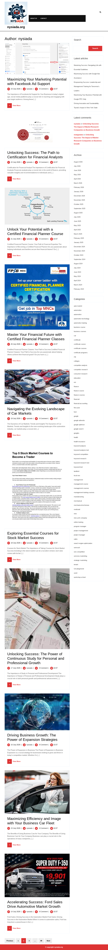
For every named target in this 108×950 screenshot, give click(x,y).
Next (48, 941)
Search (77, 39)
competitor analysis (80, 365)
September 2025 (79, 208)
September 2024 (79, 259)
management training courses (84, 492)
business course (79, 327)
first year (77, 408)
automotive (77, 314)
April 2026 (77, 179)
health (76, 437)
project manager (79, 535)
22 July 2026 (15, 162)
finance (76, 386)
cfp (75, 357)
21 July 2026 (15, 239)
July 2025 (77, 217)
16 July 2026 (15, 745)
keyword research (80, 458)
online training (78, 522)
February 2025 (79, 238)
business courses (80, 331)
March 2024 (78, 285)
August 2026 (78, 162)
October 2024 (78, 255)
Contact (43, 18)
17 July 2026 (15, 668)
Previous (10, 941)
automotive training (80, 323)
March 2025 (78, 234)
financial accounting (80, 403)
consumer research (80, 374)
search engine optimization (83, 543)
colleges (77, 361)
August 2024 (78, 263)
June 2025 (77, 221)
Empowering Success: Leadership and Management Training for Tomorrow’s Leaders (87, 86)
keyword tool (78, 467)
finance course (79, 391)
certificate (77, 340)
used (75, 573)
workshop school (80, 577)
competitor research (81, 369)
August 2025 (78, 213)
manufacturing (79, 497)
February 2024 (79, 289)
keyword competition (81, 454)
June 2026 (77, 170)
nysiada (29, 89)
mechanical (78, 501)
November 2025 (79, 200)
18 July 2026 (15, 543)
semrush (77, 547)
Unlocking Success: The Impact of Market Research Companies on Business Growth (87, 127)
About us (33, 18)
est (75, 382)
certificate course (80, 344)
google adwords (79, 420)
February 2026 (79, 187)
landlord (76, 471)
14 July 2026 (15, 911)
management (78, 480)
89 (41, 941)
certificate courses (80, 348)
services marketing (80, 556)
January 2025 (78, 242)
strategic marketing (80, 560)
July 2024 (77, 268)
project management (81, 530)
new (75, 514)
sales (76, 539)
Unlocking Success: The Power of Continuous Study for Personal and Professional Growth (35, 658)
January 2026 (78, 191)
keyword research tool (81, 463)
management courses (81, 488)
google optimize (79, 425)
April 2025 (77, 230)
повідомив (78, 135)
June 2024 (77, 272)
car (75, 336)
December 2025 (79, 196)
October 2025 (78, 204)
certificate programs (81, 352)
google (76, 416)
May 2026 (77, 174)
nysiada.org (16, 27)
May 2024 (77, 276)
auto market (78, 306)
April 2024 (77, 280)
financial (76, 399)
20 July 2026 (15, 344)
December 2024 (79, 247)
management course (81, 484)
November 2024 (79, 251)
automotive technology (81, 319)
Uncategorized (79, 569)
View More (13, 105)
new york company (80, 518)
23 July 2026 (15, 89)
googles (76, 433)
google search (79, 429)
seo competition (79, 552)
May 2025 (77, 225)
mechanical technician (81, 505)
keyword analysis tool (81, 450)
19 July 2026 (15, 418)
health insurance (79, 441)
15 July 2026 (15, 828)
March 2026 (78, 183)
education (77, 378)
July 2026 (77, 166)
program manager (80, 526)
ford (75, 412)
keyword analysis (80, 446)
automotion (77, 310)
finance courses (79, 395)
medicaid (77, 509)
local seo (77, 475)
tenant (76, 564)
